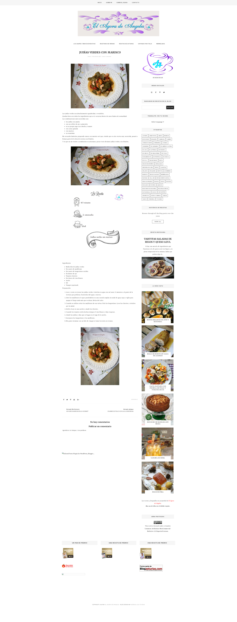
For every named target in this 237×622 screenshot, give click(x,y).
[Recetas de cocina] (67, 567)
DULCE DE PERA (157, 492)
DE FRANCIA (162, 149)
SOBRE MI (109, 2)
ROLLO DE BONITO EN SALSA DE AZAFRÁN (158, 355)
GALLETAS (163, 167)
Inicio (100, 2)
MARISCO (145, 174)
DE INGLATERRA (155, 153)
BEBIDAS (166, 135)
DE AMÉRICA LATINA (166, 146)
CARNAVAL (162, 139)
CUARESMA (145, 146)
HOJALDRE (152, 171)
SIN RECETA (145, 195)
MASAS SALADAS (154, 174)
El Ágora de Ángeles (112, 604)
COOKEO (165, 142)
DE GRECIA (145, 153)
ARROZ (160, 135)
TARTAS (165, 195)
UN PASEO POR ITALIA (145, 43)
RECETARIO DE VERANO (107, 43)
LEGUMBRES (167, 171)
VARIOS (144, 199)
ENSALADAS (159, 164)
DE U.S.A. (144, 160)
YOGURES (159, 199)
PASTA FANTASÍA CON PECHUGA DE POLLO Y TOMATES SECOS (158, 388)
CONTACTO (135, 2)
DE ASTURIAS (153, 149)
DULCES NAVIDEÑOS (148, 164)
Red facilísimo (146, 192)
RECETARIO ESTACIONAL (149, 188)
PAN (158, 178)
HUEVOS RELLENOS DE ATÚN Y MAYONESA (158, 321)
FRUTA (156, 167)
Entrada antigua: (121, 410)
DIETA (161, 160)
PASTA (162, 181)
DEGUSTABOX (153, 160)
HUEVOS (159, 171)
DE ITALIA (164, 153)
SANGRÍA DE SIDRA (158, 458)
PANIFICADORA (165, 178)
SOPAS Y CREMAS (156, 195)
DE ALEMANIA (154, 146)
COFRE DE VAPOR (147, 142)
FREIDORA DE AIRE (147, 167)
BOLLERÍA (154, 139)
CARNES (169, 139)
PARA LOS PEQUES (147, 181)
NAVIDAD (144, 178)
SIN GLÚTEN (161, 192)
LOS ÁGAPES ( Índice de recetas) (85, 43)
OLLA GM (152, 178)
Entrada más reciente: (77, 410)
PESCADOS (145, 185)
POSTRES (152, 185)
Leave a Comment (106, 56)
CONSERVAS (157, 142)
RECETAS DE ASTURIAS (126, 43)
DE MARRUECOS (146, 156)
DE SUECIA (166, 156)
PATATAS (168, 181)
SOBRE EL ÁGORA (122, 2)
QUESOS (160, 185)
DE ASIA (144, 149)
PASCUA (156, 181)
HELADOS (145, 171)
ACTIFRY (144, 135)
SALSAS (154, 192)
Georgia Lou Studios (138, 604)
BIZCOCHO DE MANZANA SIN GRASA (157, 423)
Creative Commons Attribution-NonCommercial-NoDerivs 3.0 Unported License (158, 528)
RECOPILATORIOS (163, 188)
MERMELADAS (160, 43)
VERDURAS (134, 399)
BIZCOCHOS (145, 139)
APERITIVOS (152, 135)
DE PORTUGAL (157, 156)
